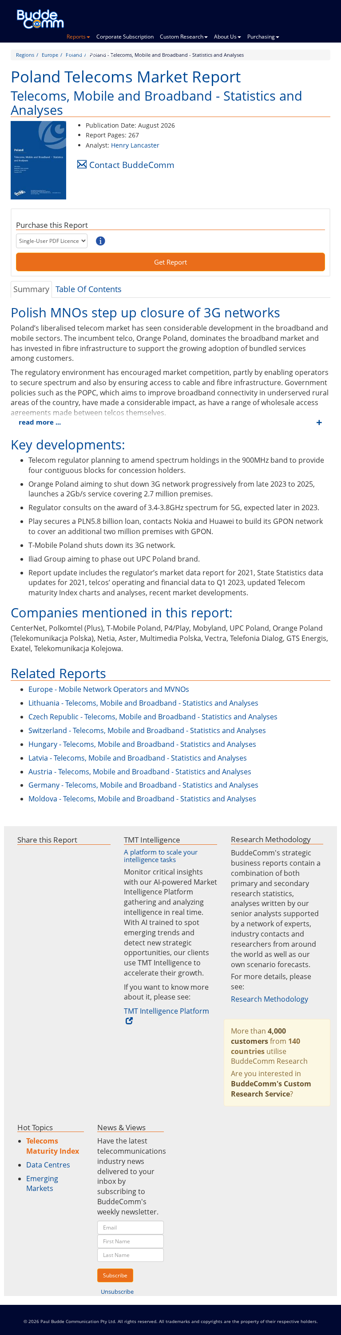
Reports (76, 36)
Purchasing (261, 36)
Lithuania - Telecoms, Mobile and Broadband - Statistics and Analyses (143, 703)
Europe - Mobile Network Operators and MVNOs (108, 689)
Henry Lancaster (135, 145)
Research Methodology (269, 999)
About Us (225, 36)
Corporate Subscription (125, 36)
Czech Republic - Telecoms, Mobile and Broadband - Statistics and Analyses (153, 717)
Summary (31, 289)
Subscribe (115, 1275)
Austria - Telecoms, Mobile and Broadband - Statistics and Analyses (139, 772)
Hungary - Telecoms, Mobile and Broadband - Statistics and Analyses (142, 744)
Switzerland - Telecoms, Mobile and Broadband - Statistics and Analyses (147, 730)
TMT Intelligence (87, 53)
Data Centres (48, 1165)
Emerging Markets (42, 1184)
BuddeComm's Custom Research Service (271, 1089)
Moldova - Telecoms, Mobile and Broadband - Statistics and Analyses (142, 799)
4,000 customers (258, 1036)
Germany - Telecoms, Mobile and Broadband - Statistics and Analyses (143, 785)
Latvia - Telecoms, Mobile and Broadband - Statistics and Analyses (137, 758)
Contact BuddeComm (131, 165)
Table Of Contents (89, 289)
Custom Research (181, 36)
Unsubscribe (117, 1292)
